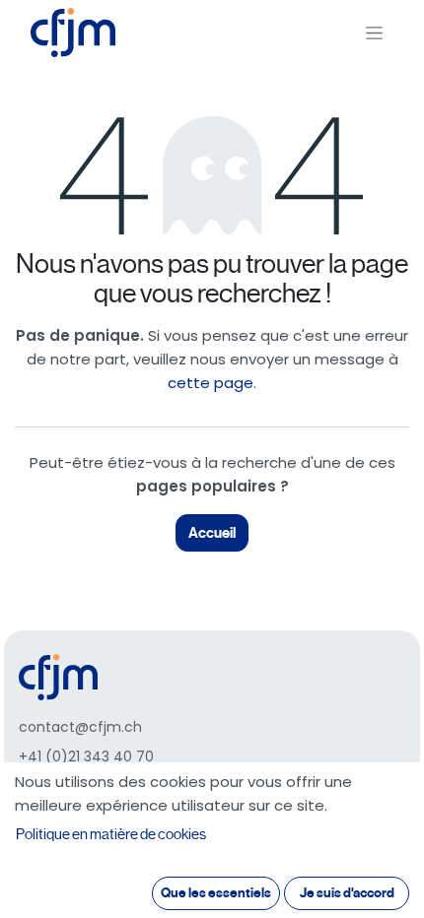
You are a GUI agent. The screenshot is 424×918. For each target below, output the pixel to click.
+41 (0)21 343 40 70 (86, 756)
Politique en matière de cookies (111, 834)
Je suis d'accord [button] (347, 893)
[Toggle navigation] (374, 33)
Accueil (212, 533)
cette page (210, 382)
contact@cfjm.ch (80, 727)
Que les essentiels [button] (216, 893)
